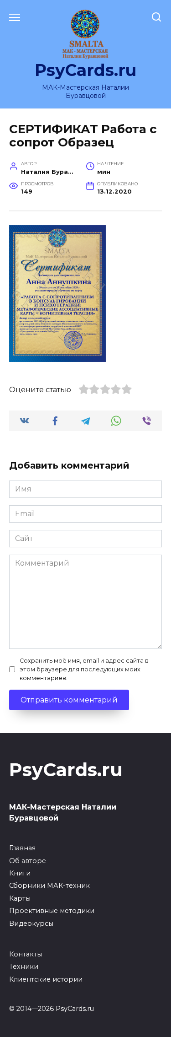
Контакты (25, 954)
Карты (20, 898)
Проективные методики (51, 911)
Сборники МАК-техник (49, 885)
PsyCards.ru (85, 70)
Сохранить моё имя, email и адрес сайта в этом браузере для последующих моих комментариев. (84, 669)
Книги (20, 873)
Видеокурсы (31, 923)
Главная (22, 848)
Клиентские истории (46, 979)
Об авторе (27, 861)
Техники (23, 966)
